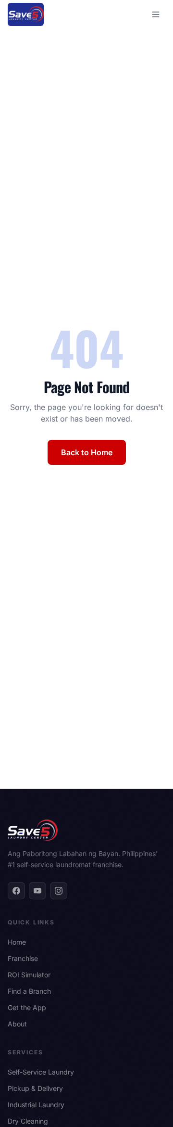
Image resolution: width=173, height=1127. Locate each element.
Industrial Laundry (36, 1105)
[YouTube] (37, 890)
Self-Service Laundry (41, 1072)
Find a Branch (29, 991)
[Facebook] (16, 890)
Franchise (23, 958)
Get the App (27, 1007)
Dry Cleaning (28, 1121)
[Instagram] (58, 890)
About (17, 1024)
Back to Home (86, 452)
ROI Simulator (29, 975)
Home (17, 942)
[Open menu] (155, 14)
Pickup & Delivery (35, 1088)
